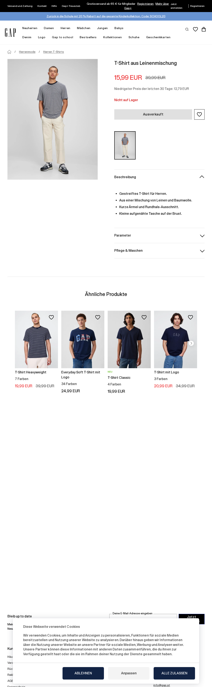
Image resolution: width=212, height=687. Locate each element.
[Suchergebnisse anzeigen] (187, 29)
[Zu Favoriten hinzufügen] (51, 317)
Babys (119, 28)
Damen (49, 28)
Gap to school (62, 37)
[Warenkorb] (203, 29)
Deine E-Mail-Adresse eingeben (132, 613)
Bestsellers (88, 37)
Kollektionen (112, 37)
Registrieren (145, 3)
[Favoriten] (195, 29)
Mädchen (83, 28)
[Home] (9, 52)
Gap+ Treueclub (71, 6)
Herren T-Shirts (53, 51)
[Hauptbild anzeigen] (52, 119)
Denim (26, 37)
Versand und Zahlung (20, 6)
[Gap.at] (10, 32)
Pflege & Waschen (128, 251)
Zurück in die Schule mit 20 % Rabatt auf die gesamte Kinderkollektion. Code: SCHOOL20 (106, 16)
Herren (65, 28)
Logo (42, 37)
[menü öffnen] (39, 28)
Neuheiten (29, 28)
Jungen (102, 28)
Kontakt (42, 6)
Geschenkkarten (158, 37)
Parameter (122, 235)
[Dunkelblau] (125, 145)
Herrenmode (27, 51)
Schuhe (134, 37)
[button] (199, 114)
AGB (10, 680)
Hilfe (54, 6)
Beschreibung (125, 177)
